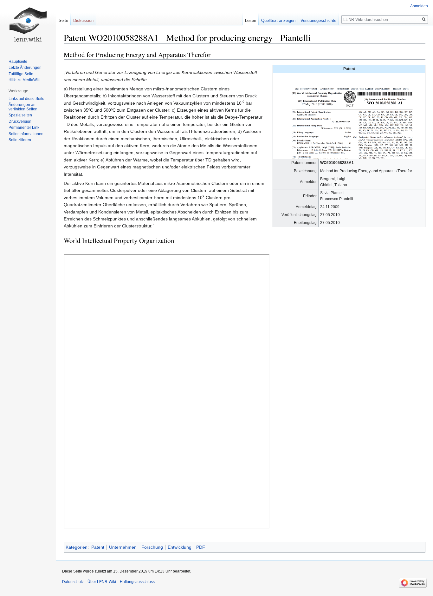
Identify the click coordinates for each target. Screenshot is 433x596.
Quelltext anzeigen (278, 20)
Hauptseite (18, 61)
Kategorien (76, 547)
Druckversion (20, 121)
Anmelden (419, 6)
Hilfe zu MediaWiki (25, 80)
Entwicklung (179, 547)
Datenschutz (73, 582)
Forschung (152, 547)
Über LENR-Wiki (101, 582)
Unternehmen (123, 547)
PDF (200, 547)
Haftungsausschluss (137, 582)
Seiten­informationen (26, 134)
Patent (97, 547)
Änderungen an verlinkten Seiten (23, 106)
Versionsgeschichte (318, 20)
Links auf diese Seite (26, 98)
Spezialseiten (20, 115)
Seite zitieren (20, 140)
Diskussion (83, 20)
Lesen (250, 20)
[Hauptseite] (28, 25)
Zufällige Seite (21, 74)
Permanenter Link (24, 127)
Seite (63, 20)
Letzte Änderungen (25, 67)
